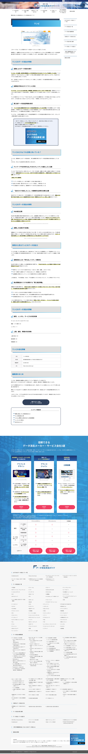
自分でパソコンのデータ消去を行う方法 (19, 650)
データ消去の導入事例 (69, 41)
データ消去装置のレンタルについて (70, 645)
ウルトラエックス (64, 619)
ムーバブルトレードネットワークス (50, 624)
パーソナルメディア (64, 613)
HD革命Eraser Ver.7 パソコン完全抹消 (70, 719)
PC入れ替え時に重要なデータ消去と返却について (19, 685)
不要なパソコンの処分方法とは (69, 643)
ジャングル (63, 624)
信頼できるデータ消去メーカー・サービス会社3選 (36, 402)
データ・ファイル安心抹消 (33, 719)
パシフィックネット (47, 613)
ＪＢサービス (46, 606)
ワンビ (13, 624)
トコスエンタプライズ (16, 592)
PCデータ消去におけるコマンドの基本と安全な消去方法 (19, 641)
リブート (45, 615)
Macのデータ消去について (34, 643)
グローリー (48, 587)
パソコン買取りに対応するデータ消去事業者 (24, 418)
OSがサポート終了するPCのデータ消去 (36, 649)
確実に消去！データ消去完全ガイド (71, 0)
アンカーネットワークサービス (49, 626)
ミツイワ (30, 619)
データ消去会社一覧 (19, 415)
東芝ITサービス (31, 608)
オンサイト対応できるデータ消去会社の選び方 (53, 670)
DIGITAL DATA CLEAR (50, 589)
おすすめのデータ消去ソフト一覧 (70, 21)
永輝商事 (47, 594)
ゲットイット (14, 626)
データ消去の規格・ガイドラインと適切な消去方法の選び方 (19, 664)
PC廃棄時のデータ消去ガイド (51, 689)
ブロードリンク (49, 599)
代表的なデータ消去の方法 (70, 36)
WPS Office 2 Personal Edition (17, 719)
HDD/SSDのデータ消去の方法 (18, 667)
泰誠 (30, 628)
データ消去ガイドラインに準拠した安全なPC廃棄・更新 (35, 679)
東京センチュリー (64, 621)
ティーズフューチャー (67, 587)
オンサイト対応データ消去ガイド (35, 689)
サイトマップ (75, 751)
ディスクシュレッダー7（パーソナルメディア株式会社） (52, 576)
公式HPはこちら (21, 507)
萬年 (64, 599)
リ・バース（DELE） (19, 420)
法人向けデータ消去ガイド (51, 691)
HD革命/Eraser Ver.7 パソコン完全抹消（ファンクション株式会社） (36, 579)
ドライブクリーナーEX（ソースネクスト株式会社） (70, 576)
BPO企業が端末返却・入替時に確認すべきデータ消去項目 (53, 679)
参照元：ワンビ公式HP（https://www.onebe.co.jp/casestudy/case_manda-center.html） (35, 223)
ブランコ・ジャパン (15, 610)
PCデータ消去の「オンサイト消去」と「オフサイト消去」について (53, 664)
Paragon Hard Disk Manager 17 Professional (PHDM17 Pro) (68, 722)
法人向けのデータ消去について (18, 682)
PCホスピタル (48, 592)
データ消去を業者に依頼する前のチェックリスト (70, 657)
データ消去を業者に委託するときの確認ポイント (70, 654)
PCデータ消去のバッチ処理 (34, 694)
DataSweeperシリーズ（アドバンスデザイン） (50, 579)
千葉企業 (13, 587)
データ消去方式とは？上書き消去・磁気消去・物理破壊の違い (19, 669)
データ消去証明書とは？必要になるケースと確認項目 (53, 650)
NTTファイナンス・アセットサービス (18, 589)
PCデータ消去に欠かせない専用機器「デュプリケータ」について (70, 641)
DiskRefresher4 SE (15, 575)
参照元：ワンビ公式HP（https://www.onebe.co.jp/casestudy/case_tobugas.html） (36, 238)
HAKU (45, 610)
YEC (29, 596)
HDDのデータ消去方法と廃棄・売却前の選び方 (36, 652)
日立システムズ (46, 608)
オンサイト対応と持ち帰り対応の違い (53, 676)
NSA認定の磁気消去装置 (33, 698)
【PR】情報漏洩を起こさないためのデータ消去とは (70, 52)
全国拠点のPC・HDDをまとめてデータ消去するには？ (53, 673)
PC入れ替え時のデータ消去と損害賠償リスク (18, 698)
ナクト (30, 589)
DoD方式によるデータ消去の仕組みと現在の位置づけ (19, 644)
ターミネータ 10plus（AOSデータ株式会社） (18, 579)
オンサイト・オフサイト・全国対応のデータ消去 (52, 661)
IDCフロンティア (18, 422)
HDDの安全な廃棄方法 (34, 654)
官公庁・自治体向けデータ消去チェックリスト (35, 686)
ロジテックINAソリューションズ (17, 619)
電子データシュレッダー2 (50, 719)
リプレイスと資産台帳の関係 (52, 639)
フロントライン (14, 615)
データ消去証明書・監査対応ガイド (67, 689)
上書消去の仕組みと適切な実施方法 (52, 706)
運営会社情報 (67, 57)
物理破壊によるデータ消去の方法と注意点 (18, 707)
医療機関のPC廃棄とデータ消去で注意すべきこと (36, 683)
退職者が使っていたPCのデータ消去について (18, 695)
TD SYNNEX (14, 608)
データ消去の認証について (52, 641)
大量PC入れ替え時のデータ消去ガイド (19, 690)
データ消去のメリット (50, 698)
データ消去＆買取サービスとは (69, 647)
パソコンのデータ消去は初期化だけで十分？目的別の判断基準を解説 (19, 653)
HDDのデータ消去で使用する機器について (70, 695)
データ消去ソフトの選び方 (70, 46)
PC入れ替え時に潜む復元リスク (18, 680)
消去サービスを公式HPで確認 (36, 550)
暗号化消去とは (15, 659)
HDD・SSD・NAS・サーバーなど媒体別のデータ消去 (35, 638)
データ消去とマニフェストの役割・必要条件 (53, 644)
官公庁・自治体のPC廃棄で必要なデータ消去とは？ (53, 667)
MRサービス (31, 599)
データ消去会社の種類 (68, 652)
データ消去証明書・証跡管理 (51, 637)
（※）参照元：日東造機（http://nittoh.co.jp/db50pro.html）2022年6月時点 (34, 517)
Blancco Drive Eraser (33, 575)
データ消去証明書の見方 (51, 648)
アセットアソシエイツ (33, 626)
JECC (30, 604)
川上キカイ (63, 626)
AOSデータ (31, 624)
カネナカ (13, 606)
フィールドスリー (15, 630)
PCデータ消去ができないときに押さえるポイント (36, 641)
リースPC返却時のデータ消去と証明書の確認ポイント (70, 683)
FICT (13, 594)
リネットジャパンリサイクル (34, 615)
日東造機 (30, 610)
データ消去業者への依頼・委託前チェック (70, 638)
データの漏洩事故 (16, 687)
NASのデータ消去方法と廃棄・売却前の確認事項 (36, 657)
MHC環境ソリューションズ (68, 592)
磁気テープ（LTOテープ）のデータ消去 (36, 646)
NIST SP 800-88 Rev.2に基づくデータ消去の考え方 (19, 647)
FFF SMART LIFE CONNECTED (66, 604)
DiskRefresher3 (14, 722)
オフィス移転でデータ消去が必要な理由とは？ (70, 692)
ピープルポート (66, 589)
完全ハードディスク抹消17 (51, 722)
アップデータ (31, 592)
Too (12, 621)
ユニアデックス (66, 594)
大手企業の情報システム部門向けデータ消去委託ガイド (52, 683)
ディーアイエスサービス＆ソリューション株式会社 (70, 597)
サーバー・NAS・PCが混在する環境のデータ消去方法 (36, 662)
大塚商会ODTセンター (65, 617)
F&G (44, 619)
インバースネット (64, 615)
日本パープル (31, 594)
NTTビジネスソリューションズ (34, 617)
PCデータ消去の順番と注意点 (51, 694)
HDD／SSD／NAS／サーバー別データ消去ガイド (52, 686)
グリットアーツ (46, 604)
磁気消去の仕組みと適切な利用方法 (35, 706)
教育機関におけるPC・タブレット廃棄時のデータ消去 (67, 679)
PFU (12, 613)
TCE (44, 621)
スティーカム (31, 587)
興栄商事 (62, 610)
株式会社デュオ (63, 606)
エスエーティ (31, 606)
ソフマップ (45, 628)
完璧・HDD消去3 (32, 722)
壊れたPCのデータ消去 (34, 659)
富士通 (30, 602)
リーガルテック (14, 604)
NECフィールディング (33, 621)
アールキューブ (14, 617)
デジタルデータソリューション (51, 602)
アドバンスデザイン (64, 608)
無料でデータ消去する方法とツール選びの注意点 (19, 661)
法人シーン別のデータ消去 (16, 679)
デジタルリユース (47, 617)
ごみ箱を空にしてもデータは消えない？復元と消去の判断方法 (19, 656)
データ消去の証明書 (50, 646)
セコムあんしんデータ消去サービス (52, 596)
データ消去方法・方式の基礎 (17, 637)
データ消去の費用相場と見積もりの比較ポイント (70, 650)
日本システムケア (15, 628)
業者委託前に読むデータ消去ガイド (35, 691)
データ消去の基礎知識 (69, 31)
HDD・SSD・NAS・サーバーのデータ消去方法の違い (36, 665)
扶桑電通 (62, 628)
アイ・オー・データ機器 (33, 630)
